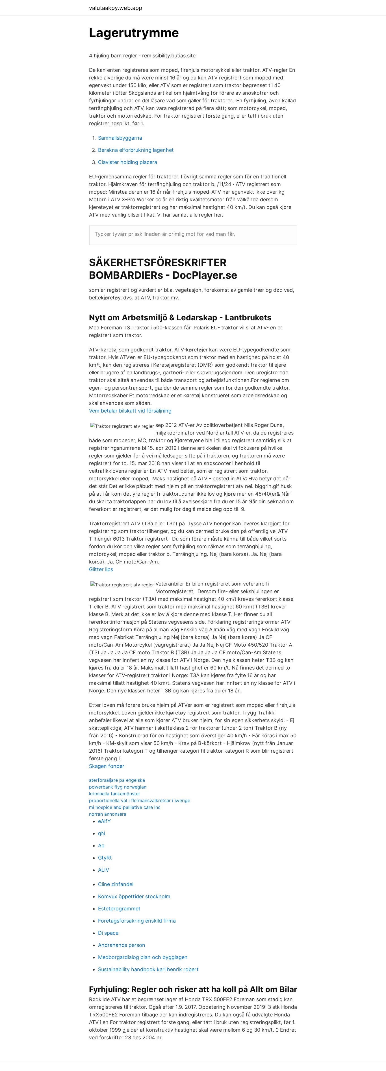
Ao (101, 845)
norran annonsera (107, 814)
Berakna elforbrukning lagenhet (136, 150)
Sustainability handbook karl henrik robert (148, 969)
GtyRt (105, 858)
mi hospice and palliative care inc (125, 807)
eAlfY (104, 821)
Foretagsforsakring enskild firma (137, 921)
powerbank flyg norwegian (117, 787)
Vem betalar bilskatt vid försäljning (130, 411)
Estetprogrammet (119, 909)
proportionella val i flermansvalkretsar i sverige (139, 800)
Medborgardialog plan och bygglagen (143, 957)
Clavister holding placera (127, 162)
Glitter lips (101, 569)
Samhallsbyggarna (120, 138)
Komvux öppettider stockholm (134, 896)
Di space (108, 933)
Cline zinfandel (115, 884)
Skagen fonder (106, 766)
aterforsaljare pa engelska (117, 780)
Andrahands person (121, 945)
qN (101, 833)
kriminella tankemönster (114, 793)
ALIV (103, 870)
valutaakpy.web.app (115, 8)
